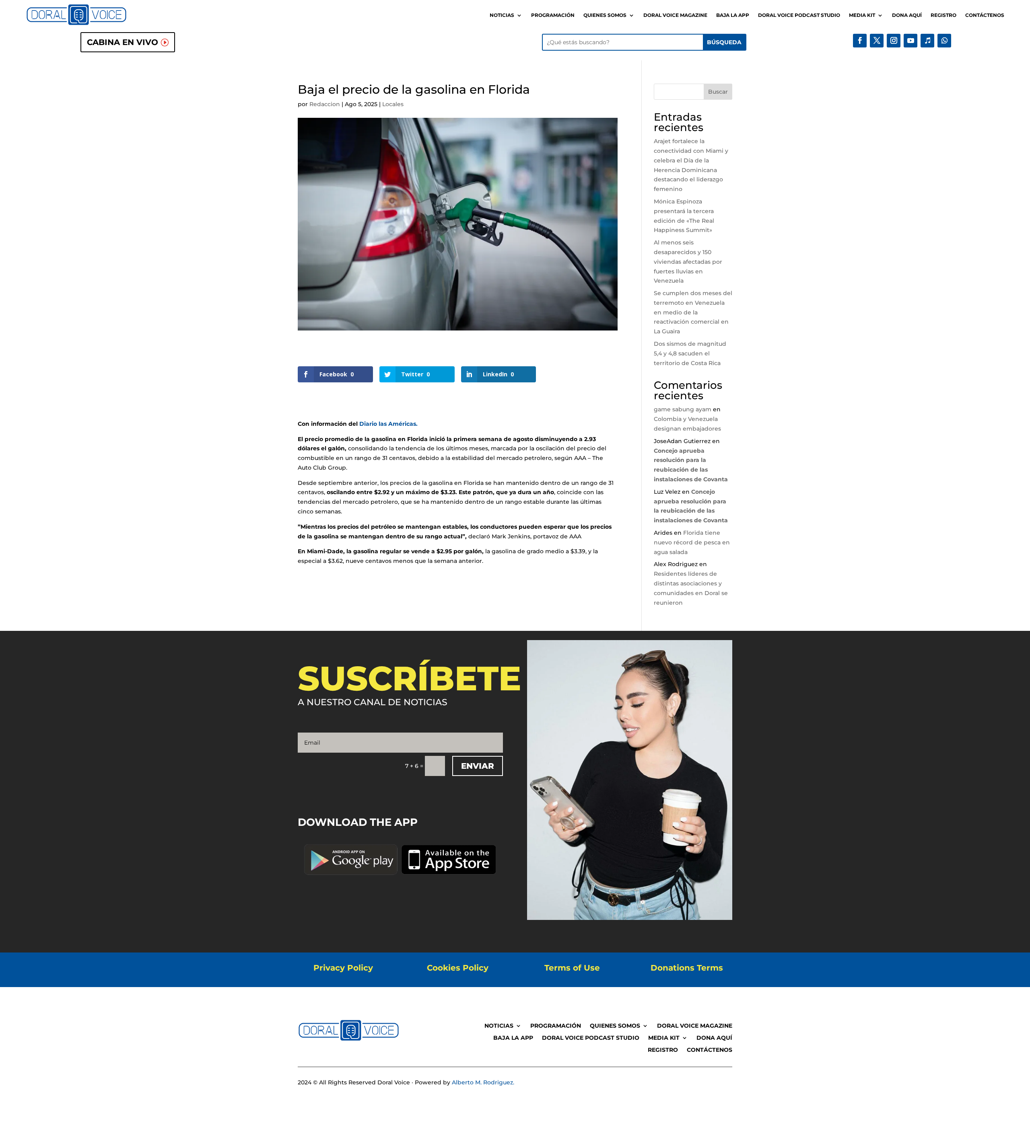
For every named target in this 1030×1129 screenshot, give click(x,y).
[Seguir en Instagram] (893, 40)
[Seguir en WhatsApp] (944, 40)
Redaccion (324, 104)
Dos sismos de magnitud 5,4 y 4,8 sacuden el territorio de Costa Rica (690, 353)
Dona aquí (907, 15)
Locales (393, 104)
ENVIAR (477, 766)
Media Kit (862, 15)
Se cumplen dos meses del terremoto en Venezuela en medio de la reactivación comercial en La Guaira (693, 312)
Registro (943, 15)
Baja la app (732, 15)
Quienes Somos (604, 15)
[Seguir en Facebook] (860, 40)
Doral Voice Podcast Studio (799, 15)
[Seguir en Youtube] (910, 40)
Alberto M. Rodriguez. (483, 1082)
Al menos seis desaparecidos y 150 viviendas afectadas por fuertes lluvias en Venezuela (688, 261)
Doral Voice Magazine (675, 15)
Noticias (502, 15)
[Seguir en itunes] (927, 40)
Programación (553, 15)
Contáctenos (984, 15)
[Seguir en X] (877, 40)
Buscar (718, 91)
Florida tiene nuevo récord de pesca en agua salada (692, 542)
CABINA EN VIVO (122, 42)
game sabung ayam (682, 409)
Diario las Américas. (388, 423)
